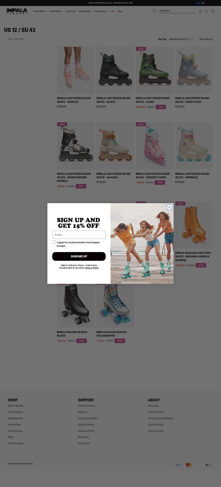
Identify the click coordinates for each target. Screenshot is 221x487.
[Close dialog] (169, 207)
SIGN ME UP (79, 256)
